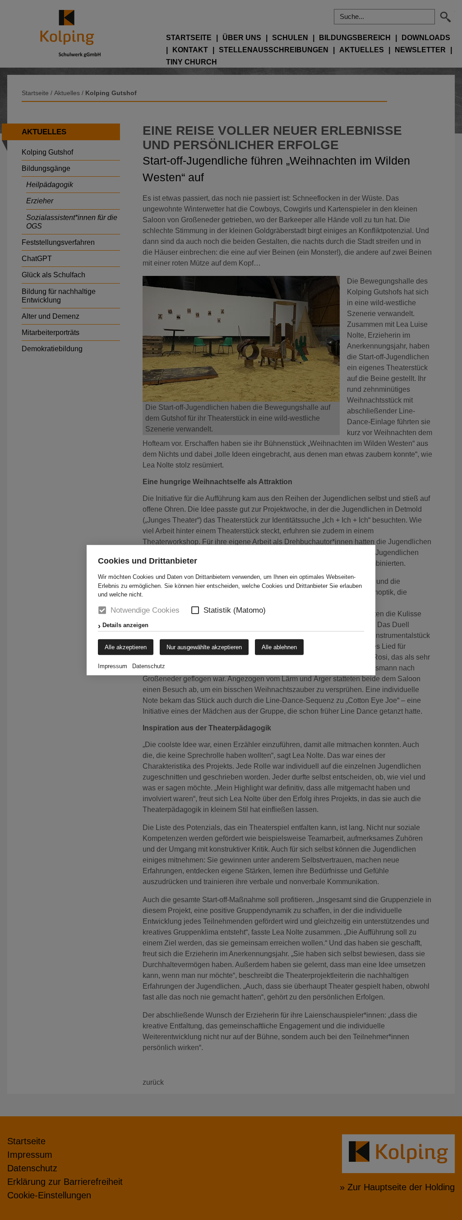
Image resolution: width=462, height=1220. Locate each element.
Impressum (112, 665)
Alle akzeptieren (126, 646)
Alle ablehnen (279, 646)
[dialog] (231, 610)
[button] (195, 610)
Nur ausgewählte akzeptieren (204, 646)
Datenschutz (148, 665)
